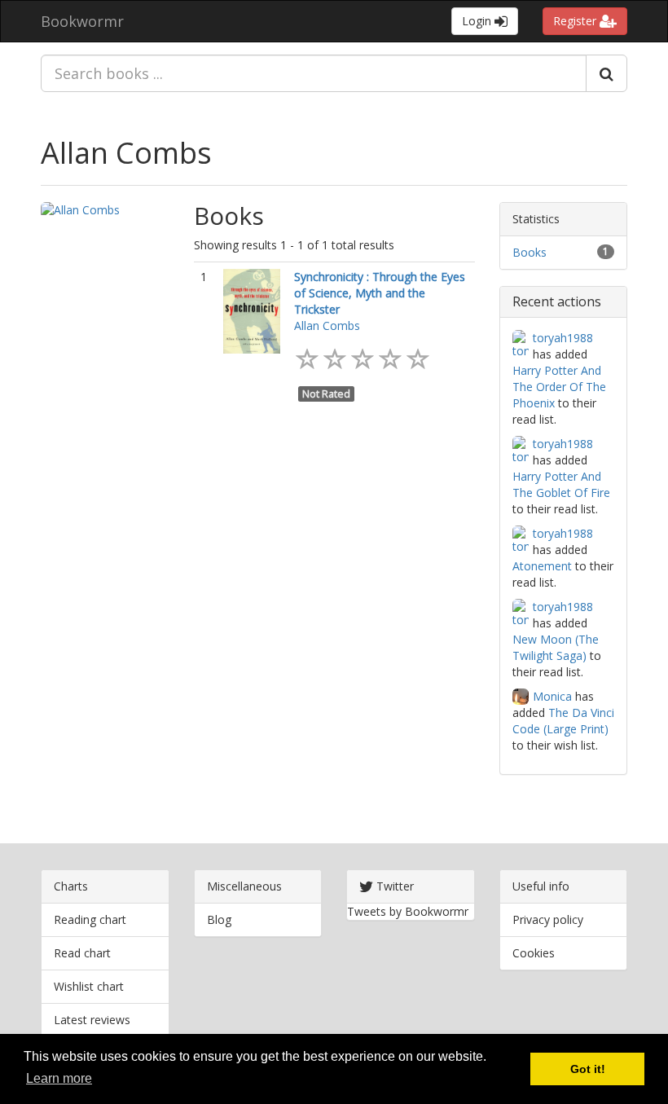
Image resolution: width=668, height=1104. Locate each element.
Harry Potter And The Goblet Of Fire (561, 484)
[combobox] (314, 73)
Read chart (82, 953)
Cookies (533, 953)
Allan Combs (126, 153)
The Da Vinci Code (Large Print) (563, 721)
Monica (552, 696)
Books (529, 252)
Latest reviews (92, 1019)
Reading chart (90, 919)
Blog (219, 919)
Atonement (542, 566)
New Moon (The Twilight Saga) (555, 647)
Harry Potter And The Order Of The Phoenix (559, 387)
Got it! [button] (587, 1068)
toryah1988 (563, 337)
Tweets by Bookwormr (407, 911)
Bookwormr (82, 21)
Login (478, 21)
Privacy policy (547, 919)
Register (576, 21)
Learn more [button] (59, 1078)
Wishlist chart (89, 986)
